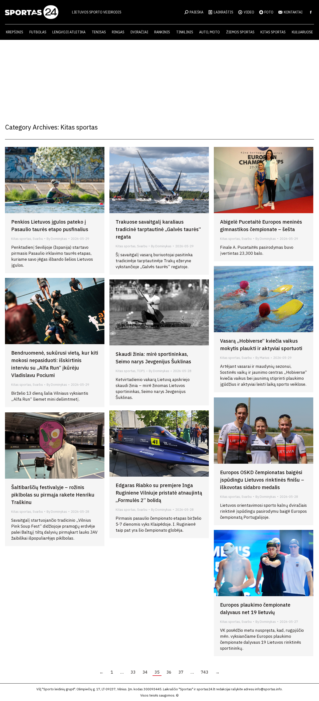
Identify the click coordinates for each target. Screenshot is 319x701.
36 (168, 672)
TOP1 (141, 371)
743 (204, 672)
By (57, 239)
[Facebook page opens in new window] (311, 12)
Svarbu (38, 239)
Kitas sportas (21, 239)
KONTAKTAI (293, 12)
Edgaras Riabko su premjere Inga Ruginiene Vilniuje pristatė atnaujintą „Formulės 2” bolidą (159, 493)
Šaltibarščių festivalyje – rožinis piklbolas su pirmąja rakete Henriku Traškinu (52, 495)
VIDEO (249, 12)
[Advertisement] (159, 77)
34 (145, 672)
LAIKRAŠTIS (223, 12)
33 (133, 672)
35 (157, 672)
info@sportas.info (268, 689)
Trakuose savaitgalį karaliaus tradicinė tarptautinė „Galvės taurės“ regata (158, 229)
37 (180, 672)
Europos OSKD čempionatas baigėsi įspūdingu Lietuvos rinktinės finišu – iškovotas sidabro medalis (262, 480)
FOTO (268, 12)
